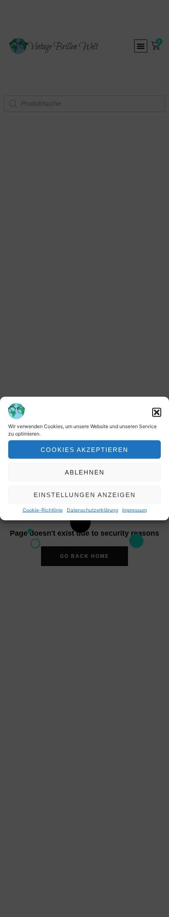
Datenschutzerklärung (92, 510)
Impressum (134, 510)
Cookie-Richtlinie (43, 510)
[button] (157, 412)
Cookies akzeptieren (84, 449)
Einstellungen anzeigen (85, 494)
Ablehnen (85, 471)
